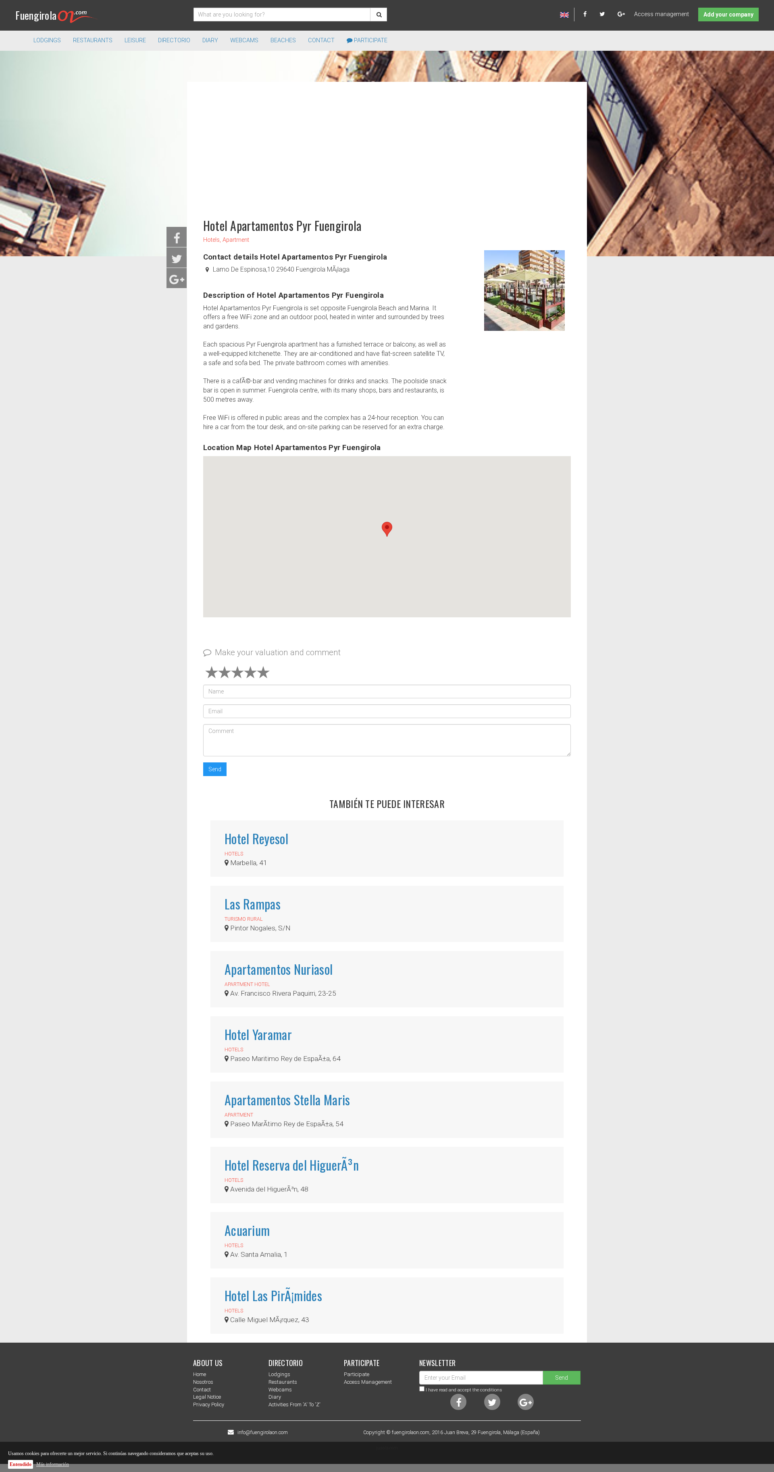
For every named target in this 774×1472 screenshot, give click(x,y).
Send (214, 769)
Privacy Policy (208, 1404)
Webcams (244, 40)
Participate (369, 40)
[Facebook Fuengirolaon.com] (590, 14)
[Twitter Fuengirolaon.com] (607, 14)
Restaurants (282, 1382)
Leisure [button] (135, 40)
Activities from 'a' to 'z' (294, 1404)
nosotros (203, 1382)
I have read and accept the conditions (464, 1390)
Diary (210, 40)
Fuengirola (35, 15)
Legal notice (207, 1397)
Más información (52, 1464)
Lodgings (279, 1374)
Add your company (728, 14)
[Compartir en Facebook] (176, 240)
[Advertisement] (387, 146)
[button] (387, 529)
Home (199, 1374)
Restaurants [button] (92, 40)
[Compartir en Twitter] (176, 261)
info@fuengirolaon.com (262, 1432)
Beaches (283, 40)
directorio (174, 40)
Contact (321, 40)
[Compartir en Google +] (176, 281)
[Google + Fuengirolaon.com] (621, 14)
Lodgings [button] (47, 40)
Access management (661, 14)
